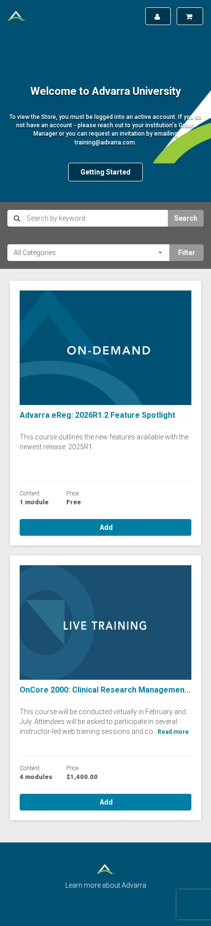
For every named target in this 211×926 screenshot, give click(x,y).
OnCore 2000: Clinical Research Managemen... (105, 689)
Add (105, 527)
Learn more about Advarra (105, 885)
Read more (173, 731)
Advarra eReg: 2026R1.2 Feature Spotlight (97, 415)
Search (185, 218)
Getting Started (105, 172)
